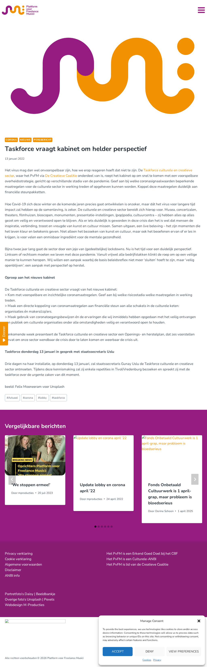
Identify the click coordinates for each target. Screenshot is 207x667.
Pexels (49, 599)
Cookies (147, 660)
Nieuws (25, 139)
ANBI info (12, 575)
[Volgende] (195, 479)
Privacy (157, 660)
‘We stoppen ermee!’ (30, 485)
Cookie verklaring (18, 559)
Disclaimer (13, 570)
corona (11, 139)
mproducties (26, 493)
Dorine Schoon (164, 511)
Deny (150, 651)
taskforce (58, 398)
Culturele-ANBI (144, 559)
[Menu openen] (201, 10)
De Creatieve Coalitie (61, 175)
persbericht (43, 139)
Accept (118, 651)
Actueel (12, 398)
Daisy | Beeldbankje (40, 594)
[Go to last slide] (12, 479)
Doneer (4, 331)
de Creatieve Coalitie (152, 564)
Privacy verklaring (19, 553)
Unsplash (34, 599)
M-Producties (33, 605)
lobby (42, 398)
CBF (174, 553)
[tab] (95, 527)
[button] (199, 621)
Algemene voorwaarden (23, 564)
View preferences (184, 651)
